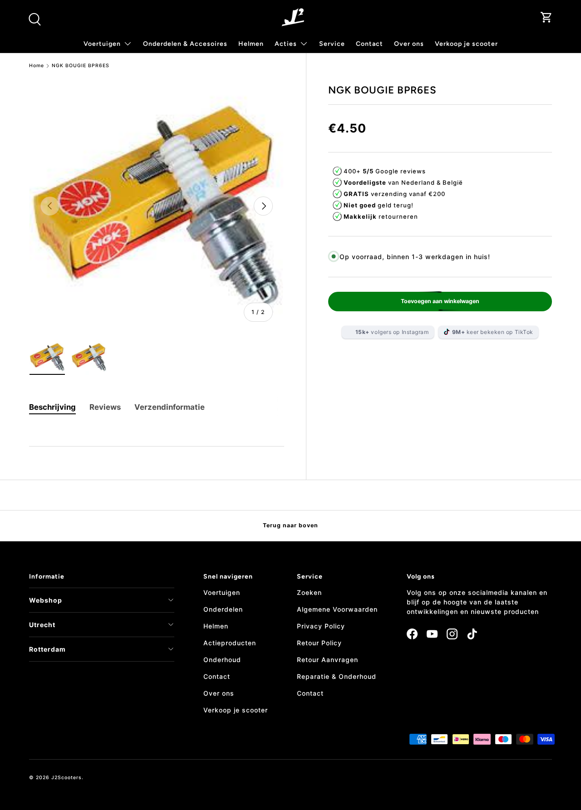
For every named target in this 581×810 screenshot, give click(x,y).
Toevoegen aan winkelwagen (440, 300)
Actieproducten (229, 643)
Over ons (409, 44)
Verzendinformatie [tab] (169, 407)
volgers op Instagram (392, 331)
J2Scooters (66, 778)
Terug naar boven (290, 525)
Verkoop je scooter (466, 44)
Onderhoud (222, 659)
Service (332, 44)
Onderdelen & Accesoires (185, 44)
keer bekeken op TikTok (492, 331)
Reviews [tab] (105, 407)
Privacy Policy (321, 626)
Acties (286, 44)
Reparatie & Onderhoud (336, 676)
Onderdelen (223, 609)
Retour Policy (319, 643)
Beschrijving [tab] (52, 407)
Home (36, 66)
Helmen (251, 44)
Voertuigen (221, 592)
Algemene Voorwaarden (337, 609)
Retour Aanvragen (327, 659)
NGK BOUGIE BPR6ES (80, 66)
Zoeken (309, 592)
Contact (369, 44)
